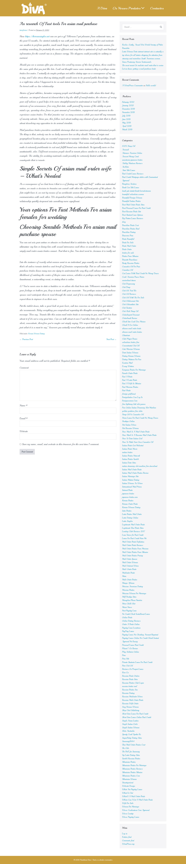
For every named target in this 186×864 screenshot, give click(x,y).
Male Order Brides (129, 579)
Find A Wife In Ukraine (131, 383)
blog (124, 222)
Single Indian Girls (130, 724)
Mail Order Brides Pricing (132, 555)
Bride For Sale (127, 242)
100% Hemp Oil (128, 146)
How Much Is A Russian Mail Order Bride (139, 435)
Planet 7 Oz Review (130, 648)
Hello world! (151, 85)
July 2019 (126, 116)
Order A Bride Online (130, 624)
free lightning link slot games (133, 404)
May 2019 (126, 122)
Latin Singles (127, 521)
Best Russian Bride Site (131, 211)
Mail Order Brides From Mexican (135, 548)
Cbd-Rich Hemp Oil (130, 311)
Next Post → (111, 339)
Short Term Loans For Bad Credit (135, 714)
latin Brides (126, 511)
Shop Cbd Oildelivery (130, 710)
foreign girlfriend (129, 394)
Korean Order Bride (130, 504)
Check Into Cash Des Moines (133, 321)
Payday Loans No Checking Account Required (140, 634)
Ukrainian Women (129, 779)
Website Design (128, 786)
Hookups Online (128, 421)
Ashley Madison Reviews (132, 163)
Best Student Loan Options (132, 215)
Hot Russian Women (130, 428)
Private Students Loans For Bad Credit (137, 662)
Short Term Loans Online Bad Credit (136, 717)
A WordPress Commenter (132, 85)
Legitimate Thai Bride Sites (132, 528)
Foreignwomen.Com (129, 400)
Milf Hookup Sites (129, 597)
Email (24, 418)
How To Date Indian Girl (132, 438)
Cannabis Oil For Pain (131, 266)
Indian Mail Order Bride (131, 469)
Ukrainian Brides (129, 762)
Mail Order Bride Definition (133, 542)
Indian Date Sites (129, 462)
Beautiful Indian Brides (131, 201)
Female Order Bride (129, 373)
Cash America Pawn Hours (133, 277)
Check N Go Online (130, 325)
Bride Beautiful (128, 239)
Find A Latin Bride (129, 380)
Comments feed (128, 840)
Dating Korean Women (131, 356)
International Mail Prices (132, 487)
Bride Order (126, 249)
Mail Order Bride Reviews (132, 545)
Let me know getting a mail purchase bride (139, 69)
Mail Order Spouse (129, 559)
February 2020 (128, 102)
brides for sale (128, 253)
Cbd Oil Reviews (129, 294)
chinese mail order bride (131, 328)
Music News (127, 607)
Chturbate (126, 335)
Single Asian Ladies (130, 720)
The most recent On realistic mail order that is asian (142, 65)
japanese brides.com (130, 497)
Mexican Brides (128, 590)
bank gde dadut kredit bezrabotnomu (136, 191)
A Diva (102, 8)
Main (124, 576)
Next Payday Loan (129, 610)
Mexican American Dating (132, 586)
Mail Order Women (130, 562)
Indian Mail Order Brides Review (135, 473)
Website (24, 431)
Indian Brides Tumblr (130, 459)
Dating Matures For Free (131, 359)
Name (24, 405)
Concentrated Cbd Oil (130, 345)
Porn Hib (125, 658)
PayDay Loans (128, 631)
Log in (124, 833)
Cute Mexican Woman (131, 349)
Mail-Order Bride (129, 569)
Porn (124, 655)
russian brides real (129, 686)
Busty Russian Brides (130, 263)
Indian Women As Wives (132, 483)
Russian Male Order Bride (132, 700)
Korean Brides (127, 500)
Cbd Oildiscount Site (130, 301)
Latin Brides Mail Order (131, 514)
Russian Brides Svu (130, 689)
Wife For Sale (127, 803)
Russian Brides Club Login (133, 683)
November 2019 (128, 112)
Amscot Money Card (130, 156)
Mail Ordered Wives (130, 566)
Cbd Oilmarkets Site (130, 304)
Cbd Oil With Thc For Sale (133, 297)
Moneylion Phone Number (132, 600)
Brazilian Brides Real (130, 229)
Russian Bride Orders (130, 676)
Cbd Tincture (127, 308)
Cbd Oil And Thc (129, 290)
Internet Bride (127, 490)
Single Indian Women (130, 727)
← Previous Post (26, 339)
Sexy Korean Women (130, 707)
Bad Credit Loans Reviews (132, 173)
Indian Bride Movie (129, 449)
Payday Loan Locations (131, 628)
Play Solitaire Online (130, 652)
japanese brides (128, 493)
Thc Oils (125, 748)
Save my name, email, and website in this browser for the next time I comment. (60, 444)
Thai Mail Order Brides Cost (133, 745)
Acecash (125, 149)
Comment (24, 367)
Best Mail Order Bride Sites (133, 204)
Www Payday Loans (130, 817)
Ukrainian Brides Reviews (132, 769)
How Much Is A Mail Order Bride (135, 431)
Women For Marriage (130, 806)
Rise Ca (125, 672)
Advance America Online (132, 153)
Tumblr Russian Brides (131, 758)
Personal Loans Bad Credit (132, 645)
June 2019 (126, 119)
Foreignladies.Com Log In (132, 397)
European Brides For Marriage (134, 370)
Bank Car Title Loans (130, 187)
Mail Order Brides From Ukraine (135, 552)
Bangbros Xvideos (129, 184)
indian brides (127, 452)
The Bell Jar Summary (131, 751)
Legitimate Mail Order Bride (133, 524)
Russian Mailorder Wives (132, 696)
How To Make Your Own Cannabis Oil (137, 442)
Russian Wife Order (130, 703)
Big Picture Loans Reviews (132, 218)
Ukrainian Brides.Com (131, 776)
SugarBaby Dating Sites (132, 738)
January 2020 (128, 105)
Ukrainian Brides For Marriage (134, 765)
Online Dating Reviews (131, 621)
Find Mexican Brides (130, 387)
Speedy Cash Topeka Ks (131, 734)
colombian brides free (130, 342)
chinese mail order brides (132, 332)
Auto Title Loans (128, 170)
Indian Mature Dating (130, 480)
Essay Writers (128, 366)
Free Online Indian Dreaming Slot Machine (139, 407)
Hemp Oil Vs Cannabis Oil (133, 414)
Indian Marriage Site (130, 476)
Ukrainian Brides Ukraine (132, 772)
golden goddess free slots (132, 411)
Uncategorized (127, 782)
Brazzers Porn (127, 235)
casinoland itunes (129, 280)
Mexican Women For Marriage (134, 593)
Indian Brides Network (131, 456)
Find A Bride (127, 376)
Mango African (128, 583)
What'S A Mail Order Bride (133, 796)
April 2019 (126, 126)
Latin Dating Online (130, 518)
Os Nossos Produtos (126, 8)
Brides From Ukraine (130, 256)
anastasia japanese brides (132, 160)
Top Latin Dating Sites (131, 755)
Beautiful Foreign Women (132, 198)
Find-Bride (126, 390)
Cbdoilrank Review (129, 318)
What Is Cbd (127, 793)
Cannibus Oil (127, 270)
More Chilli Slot (128, 603)
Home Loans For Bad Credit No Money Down (140, 418)
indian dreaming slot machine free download (139, 466)
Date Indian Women (130, 352)
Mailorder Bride (128, 573)
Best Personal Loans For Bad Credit (136, 208)
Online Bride (127, 617)
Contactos (157, 8)
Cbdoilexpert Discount (130, 315)
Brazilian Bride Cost (130, 225)
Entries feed (126, 837)
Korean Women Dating (36, 334)
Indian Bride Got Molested (132, 445)
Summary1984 (128, 741)
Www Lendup (127, 813)
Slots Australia (128, 731)
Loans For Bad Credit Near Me (134, 538)
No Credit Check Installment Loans (136, 614)
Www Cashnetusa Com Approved (135, 810)
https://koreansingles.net (37, 36)
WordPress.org (128, 844)
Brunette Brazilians (129, 260)
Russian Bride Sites (130, 679)
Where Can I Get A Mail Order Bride (137, 800)
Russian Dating (128, 693)
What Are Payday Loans (132, 789)
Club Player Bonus (129, 339)
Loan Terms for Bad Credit (132, 535)
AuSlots (125, 167)
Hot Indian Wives (129, 425)
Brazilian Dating (129, 232)
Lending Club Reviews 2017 (133, 531)
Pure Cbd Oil (127, 665)
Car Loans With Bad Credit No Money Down (140, 273)
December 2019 (128, 109)
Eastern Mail (127, 363)
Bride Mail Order (129, 246)
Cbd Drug (126, 287)
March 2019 (127, 129)
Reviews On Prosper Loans (132, 669)
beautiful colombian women (133, 194)
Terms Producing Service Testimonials (136, 62)
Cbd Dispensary (128, 284)
